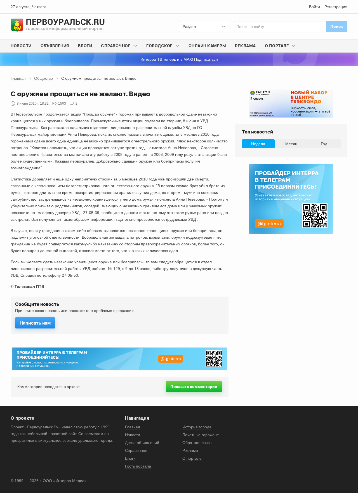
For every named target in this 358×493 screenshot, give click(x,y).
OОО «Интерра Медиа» (65, 480)
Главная (18, 78)
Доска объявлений (142, 442)
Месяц (291, 144)
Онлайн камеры (207, 45)
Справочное (136, 450)
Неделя (258, 144)
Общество (43, 78)
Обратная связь (196, 442)
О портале (192, 458)
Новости (21, 45)
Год (324, 144)
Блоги (85, 45)
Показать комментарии (193, 386)
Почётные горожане (200, 435)
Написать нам (35, 323)
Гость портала (138, 466)
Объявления (55, 45)
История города (196, 427)
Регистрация (335, 6)
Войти (314, 6)
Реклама (245, 45)
